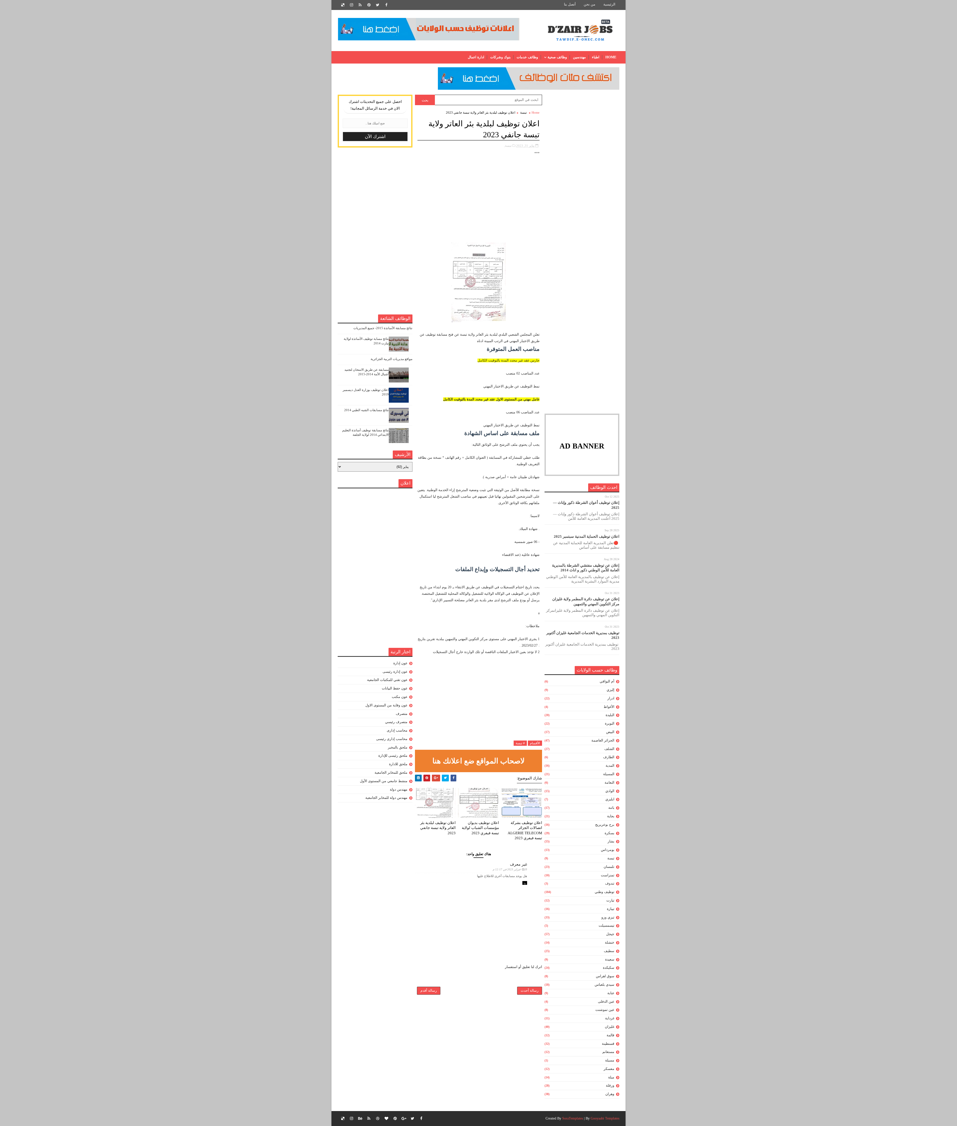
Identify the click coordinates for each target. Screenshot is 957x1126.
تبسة (610, 858)
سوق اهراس (605, 976)
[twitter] (377, 5)
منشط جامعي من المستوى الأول (383, 781)
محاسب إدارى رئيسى (391, 739)
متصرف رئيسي (396, 722)
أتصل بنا (570, 4)
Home (610, 57)
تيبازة (610, 909)
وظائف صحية (557, 57)
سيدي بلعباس (604, 984)
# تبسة (520, 743)
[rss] (360, 5)
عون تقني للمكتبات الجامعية (387, 680)
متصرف (401, 714)
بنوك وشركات (500, 57)
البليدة (610, 715)
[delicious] (342, 5)
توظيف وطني (604, 892)
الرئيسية (609, 4)
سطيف (609, 951)
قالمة (610, 1035)
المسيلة (608, 774)
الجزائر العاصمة (602, 740)
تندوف (609, 883)
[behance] (360, 1118)
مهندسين (579, 57)
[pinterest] (369, 5)
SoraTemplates (572, 1118)
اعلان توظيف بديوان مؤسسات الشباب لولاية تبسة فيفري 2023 (480, 828)
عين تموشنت (604, 1010)
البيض (610, 732)
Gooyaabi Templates (605, 1118)
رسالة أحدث (530, 990)
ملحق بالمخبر (397, 747)
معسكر (609, 1069)
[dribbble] (377, 1118)
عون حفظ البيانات (394, 688)
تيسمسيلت (606, 925)
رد (525, 883)
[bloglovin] (386, 1118)
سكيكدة (608, 968)
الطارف (608, 757)
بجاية (610, 816)
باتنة (611, 808)
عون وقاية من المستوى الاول (386, 705)
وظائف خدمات (527, 57)
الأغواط (609, 707)
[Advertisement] (582, 169)
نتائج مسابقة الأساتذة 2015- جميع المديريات (382, 328)
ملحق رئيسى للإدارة (392, 755)
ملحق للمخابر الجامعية (391, 772)
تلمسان (609, 867)
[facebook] (386, 5)
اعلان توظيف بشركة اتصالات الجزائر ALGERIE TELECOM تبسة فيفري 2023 (525, 830)
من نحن (589, 4)
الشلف (609, 749)
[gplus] (403, 1118)
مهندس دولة (398, 789)
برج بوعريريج (604, 824)
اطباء (595, 57)
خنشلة (609, 942)
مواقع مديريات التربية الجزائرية (391, 359)
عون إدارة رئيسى (395, 672)
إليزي (610, 690)
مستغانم (608, 1052)
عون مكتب (399, 697)
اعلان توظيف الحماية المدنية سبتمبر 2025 (586, 536)
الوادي (609, 791)
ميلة (611, 1077)
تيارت (610, 900)
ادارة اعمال (476, 57)
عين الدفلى (606, 1001)
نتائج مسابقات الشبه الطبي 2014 (366, 410)
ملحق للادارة (398, 764)
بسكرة (609, 833)
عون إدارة (400, 663)
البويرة (609, 723)
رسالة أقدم (428, 990)
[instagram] (351, 5)
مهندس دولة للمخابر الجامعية (386, 798)
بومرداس (607, 850)
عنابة (610, 993)
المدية (610, 765)
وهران (609, 1094)
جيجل (610, 934)
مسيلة (609, 1060)
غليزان (609, 1027)
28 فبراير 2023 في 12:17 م (510, 869)
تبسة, (508, 146)
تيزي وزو (607, 917)
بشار (611, 841)
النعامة (609, 782)
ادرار (610, 698)
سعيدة (609, 959)
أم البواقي (607, 681)
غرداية (609, 1018)
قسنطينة (608, 1044)
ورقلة (610, 1085)
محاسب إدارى (397, 730)
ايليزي (609, 799)
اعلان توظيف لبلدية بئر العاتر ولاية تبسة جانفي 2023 (438, 828)
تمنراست (607, 875)
